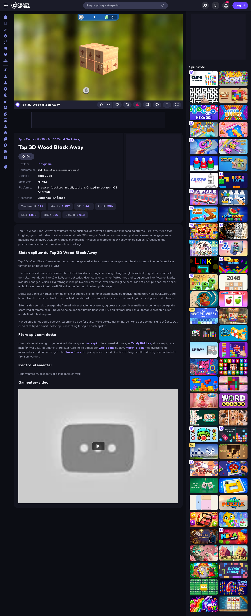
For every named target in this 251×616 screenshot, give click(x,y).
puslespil (92, 343)
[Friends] (205, 5)
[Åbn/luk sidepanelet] (5, 5)
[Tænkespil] (5, 151)
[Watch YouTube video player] (98, 446)
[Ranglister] (5, 61)
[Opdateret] (5, 42)
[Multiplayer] (5, 54)
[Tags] (5, 167)
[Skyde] (5, 133)
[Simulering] (5, 126)
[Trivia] (5, 158)
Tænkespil (32, 139)
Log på (240, 5)
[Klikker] (5, 101)
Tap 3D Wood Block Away (64, 139)
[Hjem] (5, 17)
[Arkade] (5, 76)
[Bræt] (5, 83)
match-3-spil (135, 348)
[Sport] (5, 139)
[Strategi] (5, 145)
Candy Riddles (141, 343)
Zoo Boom (106, 348)
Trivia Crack (73, 352)
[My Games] (215, 5)
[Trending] (5, 36)
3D (43, 139)
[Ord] (5, 120)
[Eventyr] (5, 89)
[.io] (5, 95)
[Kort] (5, 114)
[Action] (5, 70)
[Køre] (5, 108)
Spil (20, 139)
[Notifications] (226, 5)
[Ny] (5, 29)
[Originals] (5, 48)
